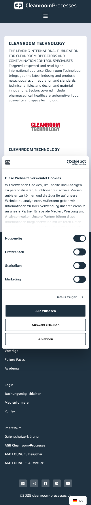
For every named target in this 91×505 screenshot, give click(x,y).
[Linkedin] (23, 483)
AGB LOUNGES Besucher (23, 454)
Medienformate (16, 402)
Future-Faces (15, 359)
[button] (45, 15)
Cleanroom (51, 5)
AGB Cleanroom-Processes (25, 445)
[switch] (79, 251)
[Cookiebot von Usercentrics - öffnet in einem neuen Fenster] (66, 162)
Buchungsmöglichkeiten (23, 393)
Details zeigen (66, 297)
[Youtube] (68, 483)
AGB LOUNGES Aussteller (24, 463)
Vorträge (11, 350)
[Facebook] (45, 483)
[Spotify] (57, 483)
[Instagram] (34, 483)
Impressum (13, 427)
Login (9, 385)
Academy (12, 368)
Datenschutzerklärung (22, 436)
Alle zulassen (45, 311)
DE (81, 501)
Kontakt (11, 411)
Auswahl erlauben (45, 325)
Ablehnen (45, 339)
